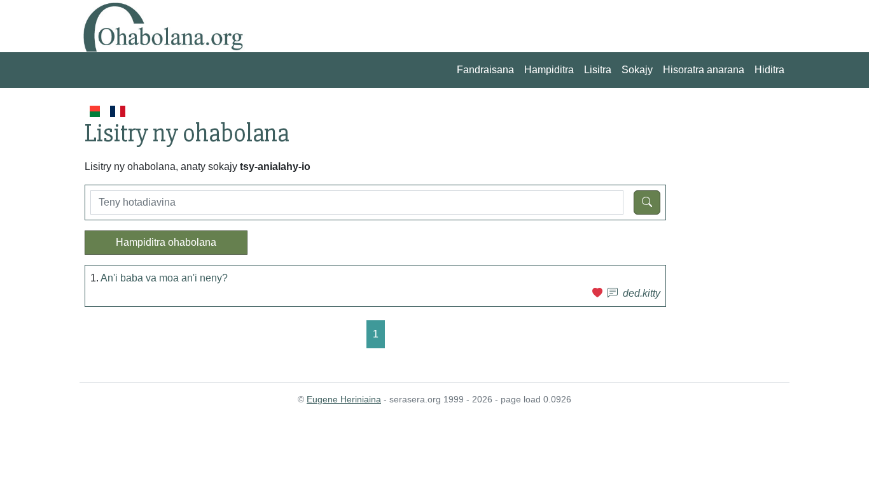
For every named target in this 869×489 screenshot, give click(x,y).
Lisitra (597, 69)
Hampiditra (549, 69)
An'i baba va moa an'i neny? (164, 278)
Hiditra (769, 69)
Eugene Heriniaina (344, 399)
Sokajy (637, 69)
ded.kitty (641, 293)
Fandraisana (485, 69)
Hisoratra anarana (703, 69)
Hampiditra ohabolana (166, 242)
